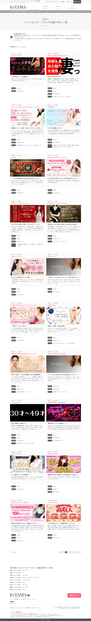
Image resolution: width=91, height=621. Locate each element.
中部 (21, 1)
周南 (27, 579)
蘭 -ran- (13, 157)
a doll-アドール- (16, 453)
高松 (23, 584)
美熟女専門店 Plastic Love (56, 402)
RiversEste (51, 107)
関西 (18, 1)
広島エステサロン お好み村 (56, 353)
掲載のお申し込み (74, 595)
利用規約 (28, 607)
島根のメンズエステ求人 (15, 572)
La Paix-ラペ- (52, 305)
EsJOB (72, 7)
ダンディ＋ (51, 256)
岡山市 (24, 575)
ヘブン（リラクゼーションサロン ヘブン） (25, 107)
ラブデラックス (53, 502)
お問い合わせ (49, 1)
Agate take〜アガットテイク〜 (57, 157)
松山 (23, 587)
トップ (11, 599)
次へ (79, 552)
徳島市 (24, 582)
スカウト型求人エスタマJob (24, 599)
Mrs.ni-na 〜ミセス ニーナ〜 (57, 203)
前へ (61, 552)
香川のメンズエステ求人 (15, 584)
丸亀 (26, 584)
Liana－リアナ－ (16, 256)
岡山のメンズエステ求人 (15, 575)
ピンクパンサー (16, 55)
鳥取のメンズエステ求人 (15, 570)
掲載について (12, 603)
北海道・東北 (26, 1)
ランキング (34, 599)
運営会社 (32, 607)
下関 (29, 579)
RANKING (57, 7)
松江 (23, 572)
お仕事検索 (16, 599)
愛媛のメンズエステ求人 (15, 587)
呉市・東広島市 (29, 577)
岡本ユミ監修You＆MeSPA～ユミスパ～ (24, 353)
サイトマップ (38, 607)
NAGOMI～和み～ (53, 453)
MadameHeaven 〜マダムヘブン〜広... (24, 305)
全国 (12, 1)
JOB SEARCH (45, 7)
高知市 (24, 589)
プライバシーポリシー (20, 607)
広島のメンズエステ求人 (15, 577)
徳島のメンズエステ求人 (15, 582)
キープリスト (56, 1)
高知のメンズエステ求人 (15, 589)
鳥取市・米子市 (26, 570)
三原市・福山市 (36, 577)
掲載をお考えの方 (77, 1)
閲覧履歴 (63, 1)
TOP (33, 7)
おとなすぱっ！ (16, 402)
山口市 (24, 579)
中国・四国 (37, 1)
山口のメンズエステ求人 (15, 580)
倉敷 (27, 575)
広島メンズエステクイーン (20, 203)
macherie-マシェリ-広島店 (19, 502)
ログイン (70, 1)
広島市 (24, 577)
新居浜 (26, 587)
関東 (15, 1)
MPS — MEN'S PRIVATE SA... (57, 55)
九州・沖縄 (32, 1)
